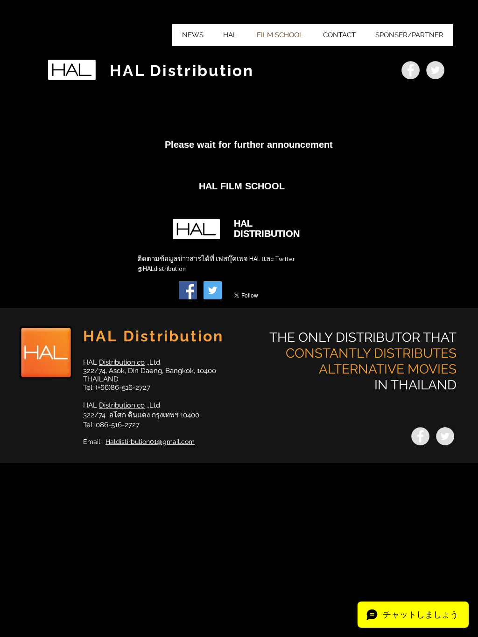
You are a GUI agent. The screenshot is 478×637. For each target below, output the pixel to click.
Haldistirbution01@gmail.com (150, 441)
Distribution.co (122, 362)
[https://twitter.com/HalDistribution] (435, 70)
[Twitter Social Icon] (213, 290)
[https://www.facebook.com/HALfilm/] (410, 70)
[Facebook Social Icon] (188, 290)
